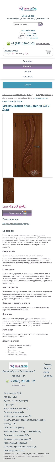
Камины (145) (10, 397)
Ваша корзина (11, 51)
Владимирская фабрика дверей (15, 224)
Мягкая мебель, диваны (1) (16, 408)
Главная (27, 61)
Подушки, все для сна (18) (16, 435)
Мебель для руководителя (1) (17, 416)
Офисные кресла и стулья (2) (17, 439)
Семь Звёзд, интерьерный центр (16, 95)
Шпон (30, 98)
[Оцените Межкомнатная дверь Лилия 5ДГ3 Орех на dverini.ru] (28, 145)
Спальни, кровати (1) (14, 412)
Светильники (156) (12, 393)
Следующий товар (44, 95)
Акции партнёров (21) (14, 450)
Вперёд (48, 144)
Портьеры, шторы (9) (14, 427)
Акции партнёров (19, 98)
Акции (27, 71)
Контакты (27, 76)
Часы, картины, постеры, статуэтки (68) (22, 431)
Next (50, 189)
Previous (7, 189)
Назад (6, 144)
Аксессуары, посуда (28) (15, 443)
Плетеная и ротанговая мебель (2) (20, 447)
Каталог (27, 66)
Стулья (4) (9, 404)
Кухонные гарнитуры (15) (16, 401)
